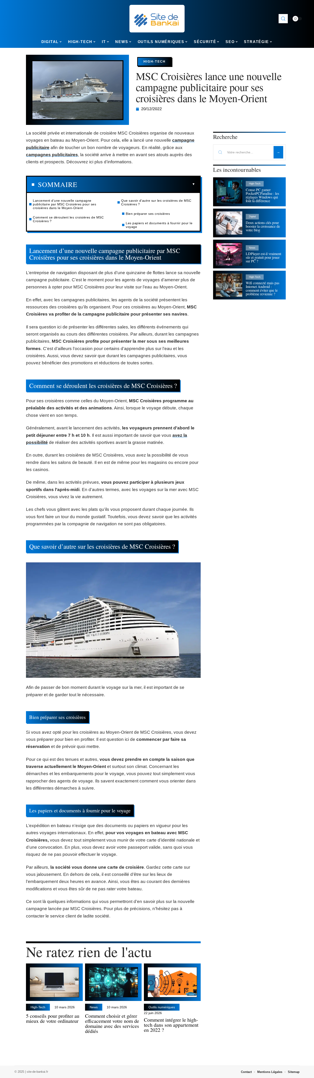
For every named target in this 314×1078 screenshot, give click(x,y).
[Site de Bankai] (157, 18)
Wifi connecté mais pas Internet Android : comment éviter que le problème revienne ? (262, 288)
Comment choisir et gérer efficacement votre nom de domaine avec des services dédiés (112, 1023)
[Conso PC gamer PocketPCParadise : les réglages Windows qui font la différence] (229, 191)
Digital (252, 216)
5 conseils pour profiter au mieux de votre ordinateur (52, 1018)
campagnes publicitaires (52, 154)
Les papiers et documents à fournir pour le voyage (159, 225)
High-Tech (154, 61)
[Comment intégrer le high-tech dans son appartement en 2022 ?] (172, 982)
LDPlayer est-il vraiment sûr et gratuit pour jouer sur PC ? (263, 257)
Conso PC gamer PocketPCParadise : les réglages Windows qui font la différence (262, 195)
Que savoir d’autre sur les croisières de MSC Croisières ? (156, 202)
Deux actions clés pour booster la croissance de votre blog (263, 226)
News (94, 1007)
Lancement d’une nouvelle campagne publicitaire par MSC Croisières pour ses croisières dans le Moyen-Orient (64, 204)
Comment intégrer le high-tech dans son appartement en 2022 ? (171, 1024)
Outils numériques (161, 1007)
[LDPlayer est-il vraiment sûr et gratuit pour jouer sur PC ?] (229, 254)
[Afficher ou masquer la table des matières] (136, 184)
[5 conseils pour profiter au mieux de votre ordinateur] (54, 982)
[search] (283, 18)
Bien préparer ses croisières (148, 214)
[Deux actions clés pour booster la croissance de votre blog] (229, 223)
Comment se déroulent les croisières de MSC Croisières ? (68, 219)
